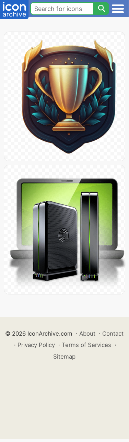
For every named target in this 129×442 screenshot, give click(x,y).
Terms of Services (86, 344)
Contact (113, 333)
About (87, 333)
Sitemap (64, 356)
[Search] (101, 8)
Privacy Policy (36, 344)
